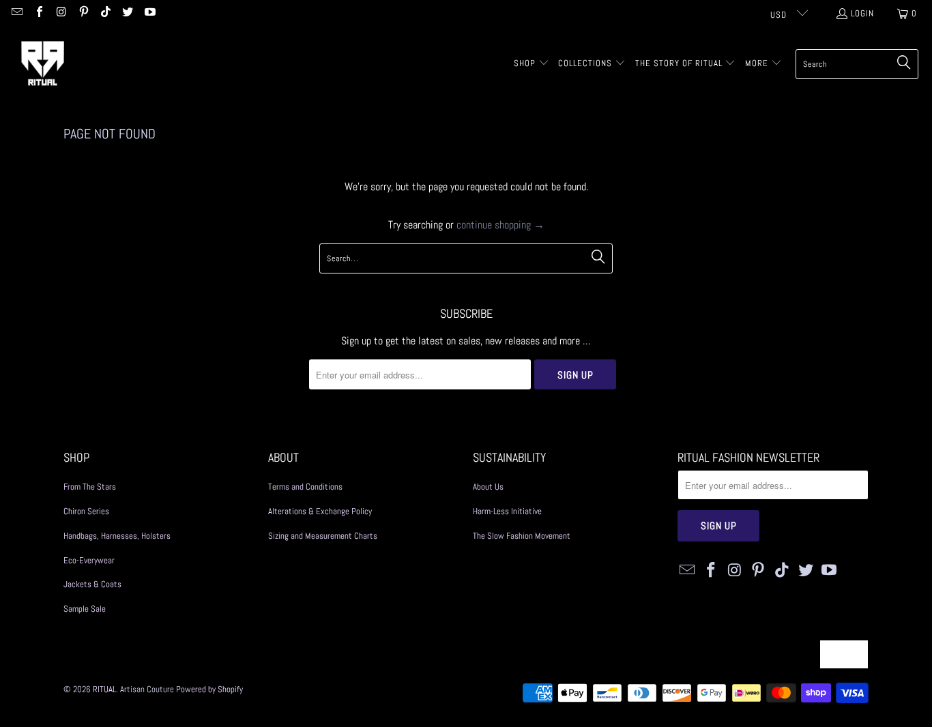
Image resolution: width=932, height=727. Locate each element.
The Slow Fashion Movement (521, 535)
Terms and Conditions (305, 486)
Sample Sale (84, 608)
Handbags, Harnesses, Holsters (117, 535)
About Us (488, 486)
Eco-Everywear (89, 560)
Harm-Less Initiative (507, 511)
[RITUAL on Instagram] (61, 13)
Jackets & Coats (92, 584)
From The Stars (89, 486)
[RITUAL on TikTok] (105, 13)
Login (862, 13)
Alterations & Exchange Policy (320, 511)
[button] (531, 64)
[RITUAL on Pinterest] (82, 13)
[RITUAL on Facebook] (38, 13)
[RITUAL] (43, 63)
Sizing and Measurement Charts (322, 535)
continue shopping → (500, 225)
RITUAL (104, 689)
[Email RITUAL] (16, 13)
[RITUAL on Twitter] (127, 13)
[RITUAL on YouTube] (149, 13)
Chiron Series (86, 511)
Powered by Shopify (209, 689)
